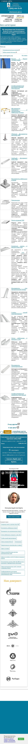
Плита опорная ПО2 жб (7, 541)
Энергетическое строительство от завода (11, 545)
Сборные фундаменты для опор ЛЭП (19, 134)
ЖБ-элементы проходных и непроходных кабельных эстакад (19, 110)
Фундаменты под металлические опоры (19, 289)
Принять (21, 739)
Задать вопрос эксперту (14, 516)
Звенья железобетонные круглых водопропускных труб (9, 552)
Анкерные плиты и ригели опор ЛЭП (19, 246)
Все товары (24, 55)
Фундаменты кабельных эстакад (19, 179)
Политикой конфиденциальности (9, 741)
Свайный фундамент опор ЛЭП (19, 158)
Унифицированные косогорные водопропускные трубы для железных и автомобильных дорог (11, 573)
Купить (13, 462)
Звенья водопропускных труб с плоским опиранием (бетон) (11, 567)
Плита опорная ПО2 (17, 220)
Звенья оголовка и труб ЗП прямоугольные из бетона (12, 557)
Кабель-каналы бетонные (9, 52)
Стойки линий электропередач (19, 313)
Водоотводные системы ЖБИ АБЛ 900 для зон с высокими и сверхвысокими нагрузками (12, 562)
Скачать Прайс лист (13, 459)
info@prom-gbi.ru (15, 12)
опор (23, 252)
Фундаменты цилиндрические (16, 366)
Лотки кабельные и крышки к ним (19, 338)
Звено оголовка (5, 548)
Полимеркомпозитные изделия (11, 50)
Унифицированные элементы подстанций (18, 394)
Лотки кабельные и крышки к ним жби (11, 534)
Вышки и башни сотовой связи (19, 59)
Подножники (15, 200)
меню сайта (7, 1)
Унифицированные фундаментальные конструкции (17, 87)
